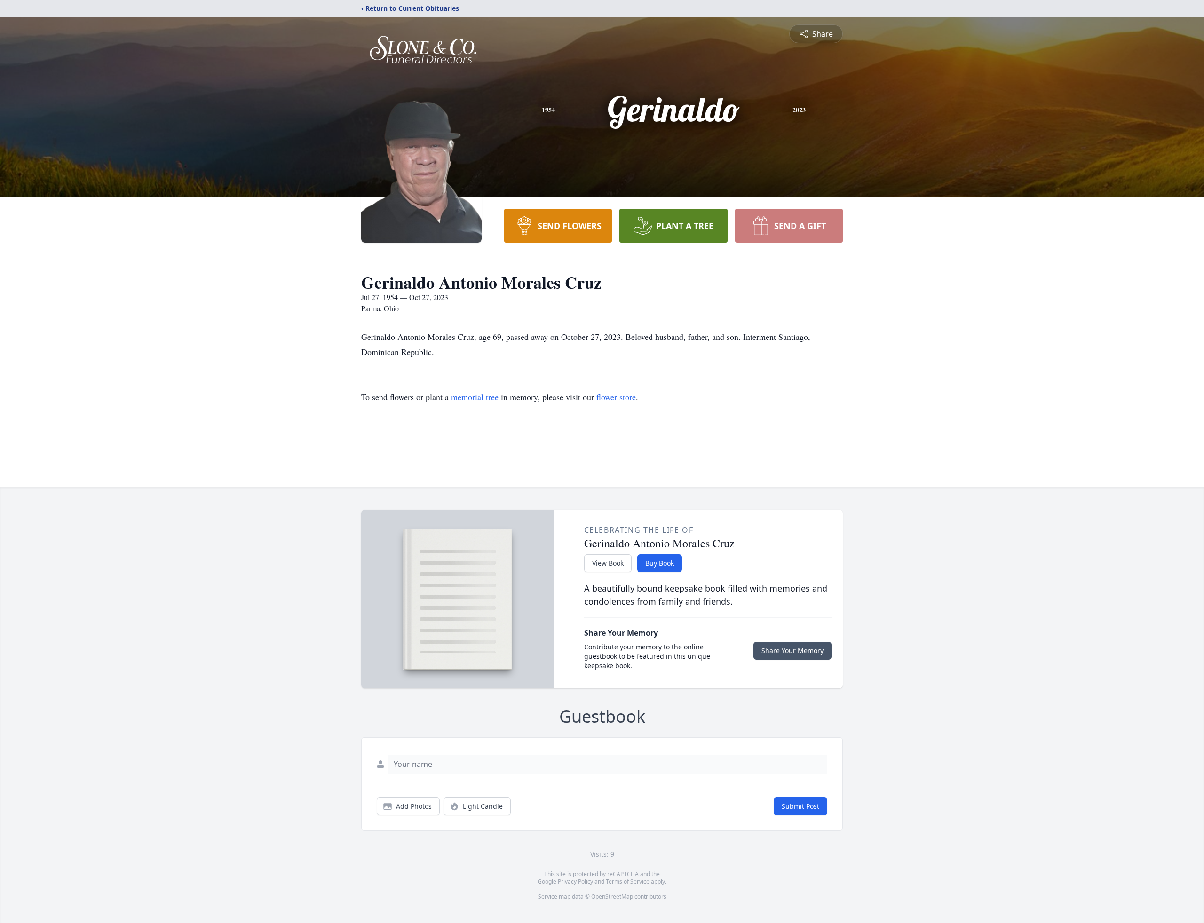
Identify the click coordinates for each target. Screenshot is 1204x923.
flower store (616, 396)
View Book (608, 563)
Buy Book (659, 563)
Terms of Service (628, 881)
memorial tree (475, 396)
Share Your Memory (792, 650)
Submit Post (800, 806)
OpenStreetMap (612, 896)
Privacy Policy (575, 881)
